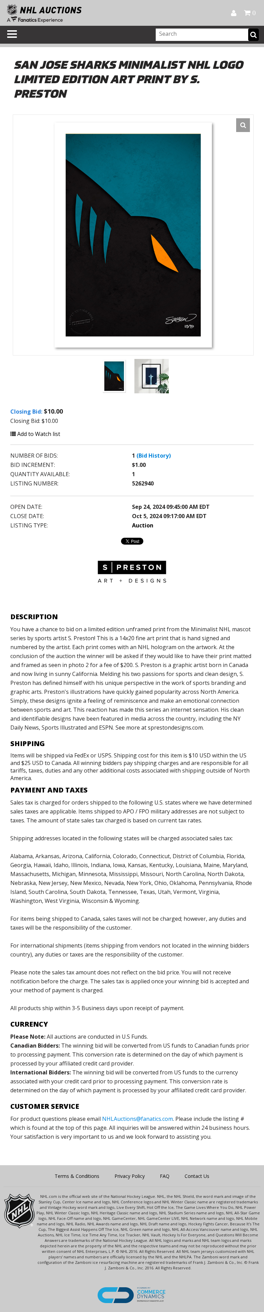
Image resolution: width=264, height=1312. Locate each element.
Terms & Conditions (77, 1176)
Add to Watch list (38, 434)
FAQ (164, 1176)
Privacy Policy (129, 1176)
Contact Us (197, 1176)
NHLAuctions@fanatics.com (137, 1119)
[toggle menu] (12, 34)
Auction (142, 525)
